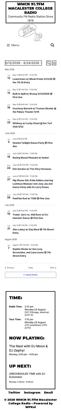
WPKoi (30, 407)
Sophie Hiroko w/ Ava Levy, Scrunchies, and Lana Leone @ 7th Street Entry (32, 252)
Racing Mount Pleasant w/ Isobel (31, 157)
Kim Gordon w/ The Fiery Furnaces (32, 169)
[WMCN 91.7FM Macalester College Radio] (30, 32)
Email (48, 392)
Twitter (14, 392)
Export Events (32, 275)
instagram (32, 392)
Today (30, 268)
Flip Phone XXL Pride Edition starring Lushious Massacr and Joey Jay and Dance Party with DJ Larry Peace (33, 184)
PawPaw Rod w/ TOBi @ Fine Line (31, 198)
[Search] (52, 45)
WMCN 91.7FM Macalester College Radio (30, 8)
